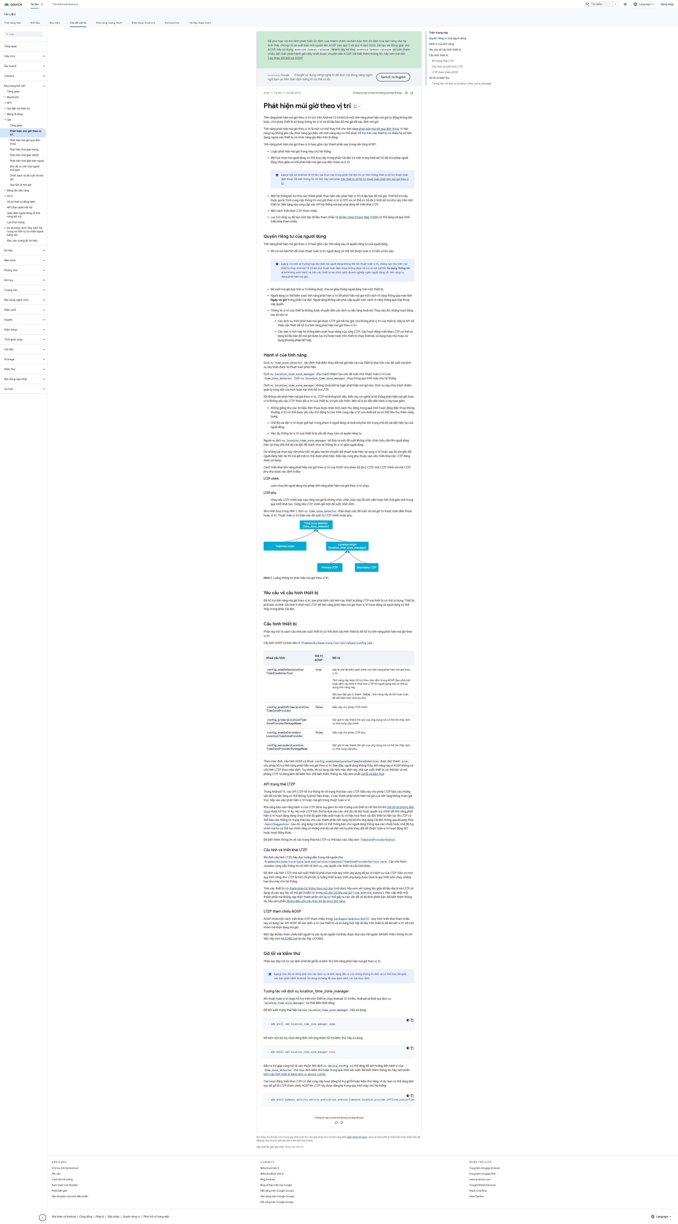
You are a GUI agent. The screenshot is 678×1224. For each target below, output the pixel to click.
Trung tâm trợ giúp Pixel (482, 1173)
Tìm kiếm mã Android (65, 4)
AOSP (267, 92)
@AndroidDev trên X (272, 1173)
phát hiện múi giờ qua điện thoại (379, 129)
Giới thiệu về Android (64, 1216)
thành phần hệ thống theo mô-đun (311, 888)
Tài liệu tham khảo (200, 22)
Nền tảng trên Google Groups (277, 1190)
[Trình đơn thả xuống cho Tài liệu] (43, 4)
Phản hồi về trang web (156, 1216)
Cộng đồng (85, 1216)
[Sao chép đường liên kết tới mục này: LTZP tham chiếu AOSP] (304, 912)
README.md (289, 938)
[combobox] (601, 4)
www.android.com (479, 1179)
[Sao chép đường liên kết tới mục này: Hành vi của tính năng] (310, 355)
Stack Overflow (478, 1190)
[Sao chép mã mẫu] (412, 1020)
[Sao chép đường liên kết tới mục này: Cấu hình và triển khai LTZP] (310, 850)
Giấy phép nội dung (357, 1137)
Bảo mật (55, 22)
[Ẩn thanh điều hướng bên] (42, 1217)
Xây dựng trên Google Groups (277, 1196)
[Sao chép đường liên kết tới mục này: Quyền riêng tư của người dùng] (329, 237)
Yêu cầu (56, 1173)
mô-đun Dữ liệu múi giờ (337, 893)
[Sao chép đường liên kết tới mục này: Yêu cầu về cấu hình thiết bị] (321, 593)
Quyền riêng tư (131, 1216)
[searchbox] (23, 34)
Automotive (172, 22)
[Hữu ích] (406, 93)
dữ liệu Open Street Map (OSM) (358, 217)
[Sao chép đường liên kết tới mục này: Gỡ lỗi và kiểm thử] (303, 954)
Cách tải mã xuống (62, 1179)
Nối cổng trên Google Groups (276, 1202)
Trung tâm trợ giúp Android (484, 1168)
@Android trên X (269, 1168)
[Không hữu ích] (411, 93)
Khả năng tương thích (109, 22)
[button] (21, 56)
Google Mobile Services (482, 1185)
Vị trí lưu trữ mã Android (65, 1168)
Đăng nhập (667, 4)
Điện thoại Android (143, 22)
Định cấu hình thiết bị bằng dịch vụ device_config (294, 1074)
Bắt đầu (35, 22)
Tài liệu (35, 4)
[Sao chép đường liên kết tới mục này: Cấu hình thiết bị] (300, 624)
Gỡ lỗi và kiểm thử (372, 774)
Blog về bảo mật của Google (276, 1185)
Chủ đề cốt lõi (78, 22)
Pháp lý (100, 1216)
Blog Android (267, 1179)
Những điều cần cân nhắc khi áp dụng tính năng (315, 901)
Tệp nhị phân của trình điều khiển (70, 1196)
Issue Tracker (476, 1196)
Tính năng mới (12, 22)
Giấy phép (113, 1216)
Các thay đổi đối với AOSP (285, 58)
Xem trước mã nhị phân (65, 1185)
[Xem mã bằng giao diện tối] (408, 1020)
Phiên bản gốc (59, 1190)
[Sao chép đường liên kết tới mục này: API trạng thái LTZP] (298, 784)
